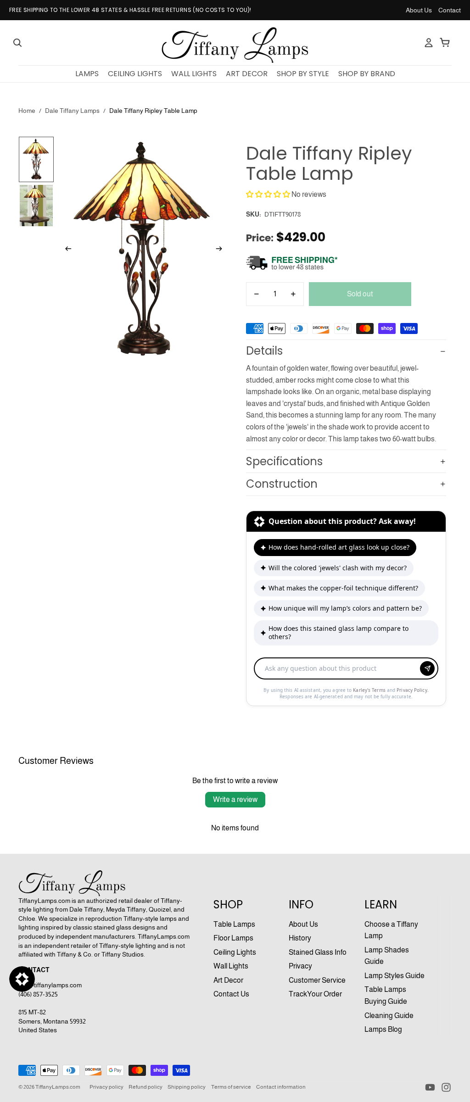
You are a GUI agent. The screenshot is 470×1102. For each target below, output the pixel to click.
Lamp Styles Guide (394, 976)
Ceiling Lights (234, 952)
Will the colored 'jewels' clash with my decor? (338, 567)
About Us (419, 10)
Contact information (281, 1087)
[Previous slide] (65, 250)
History (300, 938)
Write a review (235, 799)
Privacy (300, 966)
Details (264, 350)
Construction (282, 483)
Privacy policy (106, 1087)
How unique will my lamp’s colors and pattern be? (345, 608)
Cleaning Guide (389, 1015)
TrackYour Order (315, 994)
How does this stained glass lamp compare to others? (338, 632)
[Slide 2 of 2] (36, 205)
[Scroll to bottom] (346, 659)
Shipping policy (187, 1087)
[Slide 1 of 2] (36, 160)
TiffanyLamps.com (57, 1087)
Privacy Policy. (413, 690)
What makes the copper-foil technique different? (343, 588)
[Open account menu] (429, 43)
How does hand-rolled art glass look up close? (339, 547)
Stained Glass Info (318, 952)
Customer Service (317, 980)
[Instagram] (446, 1087)
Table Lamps (234, 924)
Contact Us (231, 994)
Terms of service (231, 1087)
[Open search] (17, 42)
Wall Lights (230, 966)
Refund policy (145, 1087)
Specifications (284, 461)
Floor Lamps (233, 938)
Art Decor (228, 980)
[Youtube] (430, 1087)
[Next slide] (221, 250)
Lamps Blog (383, 1029)
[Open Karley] (22, 979)
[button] (268, 194)
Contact (449, 10)
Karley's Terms (370, 690)
